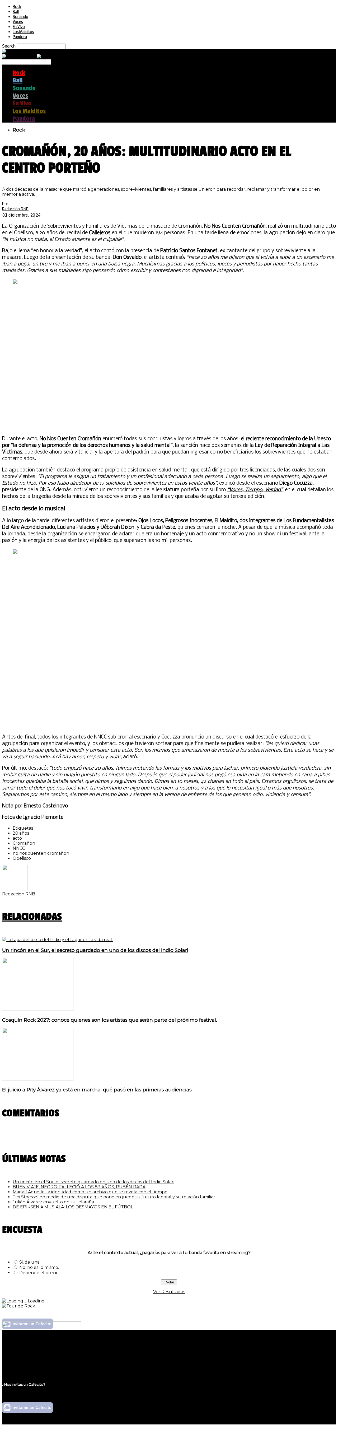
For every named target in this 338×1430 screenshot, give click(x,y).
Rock (17, 7)
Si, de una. (29, 1262)
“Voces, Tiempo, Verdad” (255, 490)
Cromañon (24, 843)
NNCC (19, 848)
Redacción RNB (15, 209)
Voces (18, 22)
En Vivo (19, 27)
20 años (21, 833)
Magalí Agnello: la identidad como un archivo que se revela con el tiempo (90, 1191)
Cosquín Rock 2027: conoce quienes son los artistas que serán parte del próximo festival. (109, 1020)
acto (17, 838)
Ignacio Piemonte (43, 817)
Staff (18, 1359)
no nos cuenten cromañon (41, 853)
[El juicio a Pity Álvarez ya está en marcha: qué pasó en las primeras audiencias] (37, 1079)
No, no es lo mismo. (39, 1267)
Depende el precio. (39, 1272)
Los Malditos (23, 32)
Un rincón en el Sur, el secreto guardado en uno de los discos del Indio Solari (95, 950)
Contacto (22, 1364)
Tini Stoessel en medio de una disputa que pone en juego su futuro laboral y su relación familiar (114, 1196)
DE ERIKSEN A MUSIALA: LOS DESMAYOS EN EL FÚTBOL (73, 1206)
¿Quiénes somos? (31, 1349)
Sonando (20, 17)
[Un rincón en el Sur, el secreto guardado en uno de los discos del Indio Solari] (57, 939)
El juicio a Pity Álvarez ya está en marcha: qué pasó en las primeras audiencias (97, 1090)
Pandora (20, 37)
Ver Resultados (169, 1291)
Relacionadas (32, 917)
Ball (16, 12)
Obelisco (22, 858)
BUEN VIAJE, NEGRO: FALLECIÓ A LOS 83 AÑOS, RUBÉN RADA (79, 1186)
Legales (21, 1354)
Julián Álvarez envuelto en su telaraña (53, 1201)
